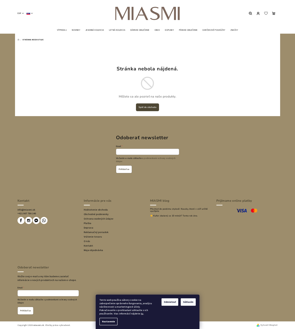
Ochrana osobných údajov (99, 218)
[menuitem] (62, 30)
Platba (87, 223)
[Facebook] (21, 220)
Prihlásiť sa (124, 169)
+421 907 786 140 (26, 213)
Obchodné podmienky (96, 214)
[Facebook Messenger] (36, 220)
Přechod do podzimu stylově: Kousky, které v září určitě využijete (179, 210)
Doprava (88, 227)
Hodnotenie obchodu (96, 209)
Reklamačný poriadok (96, 232)
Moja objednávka (93, 250)
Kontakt (88, 245)
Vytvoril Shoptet (269, 325)
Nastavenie (108, 321)
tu (142, 313)
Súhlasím (188, 302)
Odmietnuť (170, 302)
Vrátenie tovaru (93, 236)
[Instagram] (28, 220)
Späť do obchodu (147, 107)
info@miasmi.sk (26, 209)
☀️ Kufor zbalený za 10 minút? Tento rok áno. (174, 216)
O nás (87, 241)
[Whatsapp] (44, 220)
